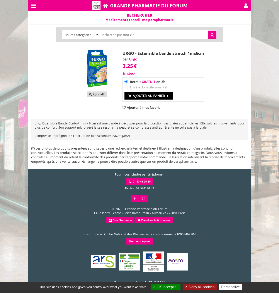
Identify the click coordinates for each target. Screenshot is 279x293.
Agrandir (98, 94)
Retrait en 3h (147, 81)
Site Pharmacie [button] (122, 220)
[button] (246, 5)
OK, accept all (167, 287)
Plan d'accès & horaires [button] (155, 220)
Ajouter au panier (149, 95)
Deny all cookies (201, 287)
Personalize (230, 287)
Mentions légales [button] (139, 241)
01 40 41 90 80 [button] (141, 181)
